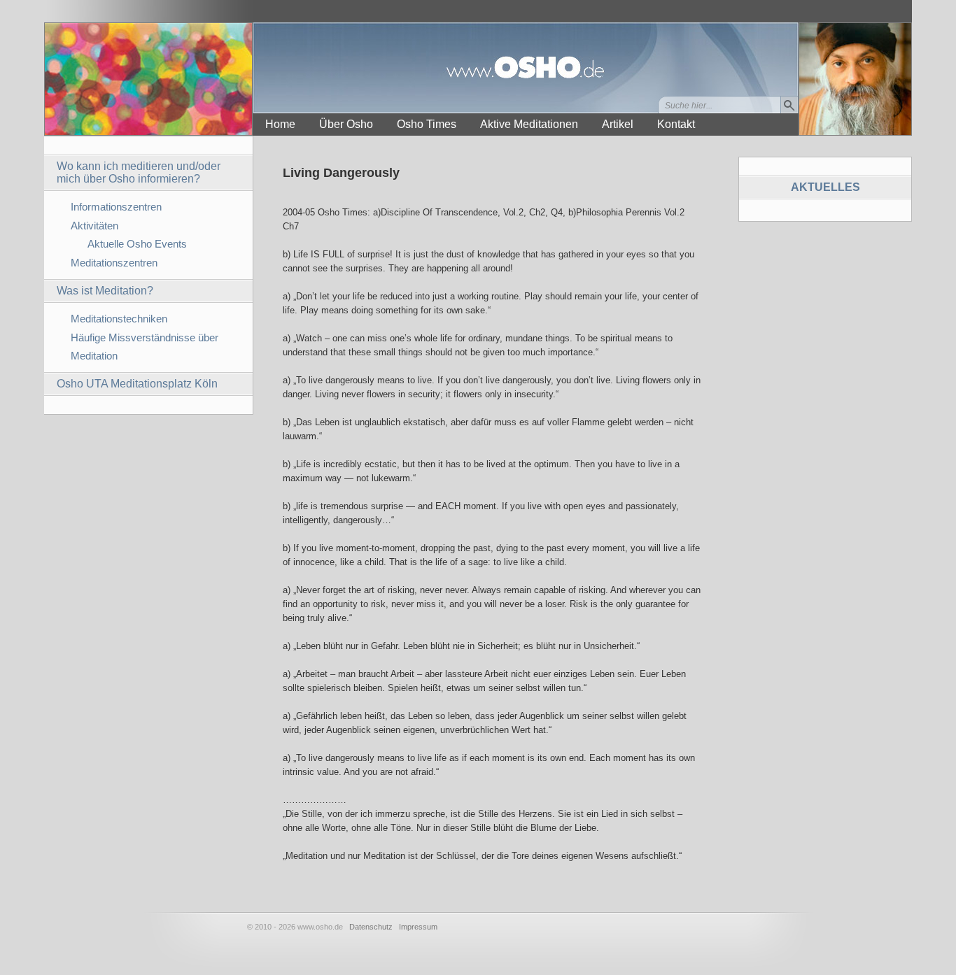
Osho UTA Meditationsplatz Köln (137, 384)
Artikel (617, 124)
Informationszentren (116, 207)
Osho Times (426, 124)
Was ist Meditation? (105, 291)
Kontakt (676, 124)
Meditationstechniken (119, 319)
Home (280, 124)
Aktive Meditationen (529, 124)
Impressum (418, 927)
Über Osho (346, 124)
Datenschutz (371, 927)
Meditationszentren (114, 263)
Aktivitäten (94, 226)
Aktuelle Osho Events (137, 244)
